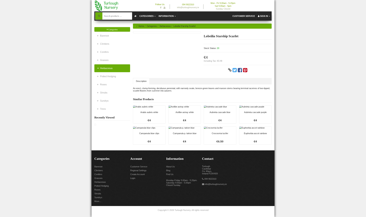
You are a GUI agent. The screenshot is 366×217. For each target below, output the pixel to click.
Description (141, 81)
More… (97, 201)
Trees (103, 109)
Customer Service (243, 16)
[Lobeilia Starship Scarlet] (95, 125)
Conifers (104, 52)
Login (132, 178)
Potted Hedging (108, 76)
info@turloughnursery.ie (216, 184)
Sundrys (104, 101)
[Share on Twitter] (234, 70)
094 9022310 (210, 179)
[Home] (135, 16)
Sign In (264, 16)
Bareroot (104, 36)
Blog (168, 170)
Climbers (104, 44)
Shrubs (103, 92)
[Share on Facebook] (240, 70)
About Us (170, 166)
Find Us (169, 174)
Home (141, 26)
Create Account (137, 174)
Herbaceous (106, 68)
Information (166, 16)
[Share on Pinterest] (245, 70)
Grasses (104, 60)
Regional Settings (138, 170)
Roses (103, 84)
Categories (146, 16)
